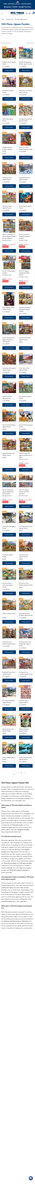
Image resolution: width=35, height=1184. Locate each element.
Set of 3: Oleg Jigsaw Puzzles (8, 273)
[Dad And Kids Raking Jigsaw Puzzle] (9, 416)
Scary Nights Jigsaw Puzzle (25, 207)
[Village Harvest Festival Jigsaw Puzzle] (9, 139)
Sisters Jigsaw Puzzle (8, 613)
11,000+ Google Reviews (21, 7)
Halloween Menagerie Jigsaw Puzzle (9, 369)
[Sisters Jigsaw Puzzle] (9, 605)
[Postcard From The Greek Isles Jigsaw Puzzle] (26, 633)
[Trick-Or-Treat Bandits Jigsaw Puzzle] (26, 139)
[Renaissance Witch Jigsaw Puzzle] (9, 299)
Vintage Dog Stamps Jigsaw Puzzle (25, 120)
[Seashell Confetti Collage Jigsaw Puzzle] (26, 605)
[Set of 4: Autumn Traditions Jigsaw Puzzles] (26, 226)
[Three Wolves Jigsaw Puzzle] (9, 518)
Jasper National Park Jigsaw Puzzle (25, 758)
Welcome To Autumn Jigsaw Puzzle (25, 91)
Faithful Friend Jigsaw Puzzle (9, 63)
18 (21, 773)
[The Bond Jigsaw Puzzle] (9, 546)
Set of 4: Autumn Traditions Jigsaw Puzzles (24, 237)
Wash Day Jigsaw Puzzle (7, 120)
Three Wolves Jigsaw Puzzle (9, 527)
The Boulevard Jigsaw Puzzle (6, 178)
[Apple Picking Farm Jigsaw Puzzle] (9, 445)
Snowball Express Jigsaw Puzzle (24, 178)
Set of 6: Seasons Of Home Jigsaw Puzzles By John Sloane (9, 237)
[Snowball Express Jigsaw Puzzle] (26, 169)
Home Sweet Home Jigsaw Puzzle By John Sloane (8, 339)
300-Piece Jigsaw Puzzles (21, 19)
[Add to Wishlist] (14, 49)
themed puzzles (17, 825)
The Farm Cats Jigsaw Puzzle (23, 556)
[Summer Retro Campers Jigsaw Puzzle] (9, 574)
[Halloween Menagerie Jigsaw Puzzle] (9, 359)
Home (2, 19)
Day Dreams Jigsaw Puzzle (25, 397)
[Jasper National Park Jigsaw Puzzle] (26, 749)
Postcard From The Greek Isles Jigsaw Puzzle (25, 644)
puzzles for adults (7, 888)
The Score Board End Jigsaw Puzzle (25, 527)
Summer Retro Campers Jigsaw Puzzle (7, 585)
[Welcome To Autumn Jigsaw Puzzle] (26, 82)
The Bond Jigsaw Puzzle (7, 556)
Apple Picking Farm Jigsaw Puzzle (8, 454)
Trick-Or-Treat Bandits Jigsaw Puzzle (26, 148)
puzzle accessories (7, 901)
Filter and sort (6, 43)
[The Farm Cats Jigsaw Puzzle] (26, 546)
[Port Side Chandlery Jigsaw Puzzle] (9, 692)
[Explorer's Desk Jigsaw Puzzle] (9, 388)
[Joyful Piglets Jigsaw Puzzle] (9, 749)
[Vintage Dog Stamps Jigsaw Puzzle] (26, 110)
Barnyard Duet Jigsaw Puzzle (26, 426)
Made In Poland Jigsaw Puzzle (24, 730)
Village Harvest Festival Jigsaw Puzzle (7, 149)
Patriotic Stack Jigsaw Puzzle (23, 701)
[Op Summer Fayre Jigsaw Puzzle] (9, 720)
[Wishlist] (29, 13)
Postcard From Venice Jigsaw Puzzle (8, 643)
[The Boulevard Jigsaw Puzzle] (9, 169)
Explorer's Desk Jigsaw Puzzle (7, 397)
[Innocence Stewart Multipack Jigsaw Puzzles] (26, 299)
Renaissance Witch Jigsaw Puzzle (8, 308)
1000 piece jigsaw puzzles (19, 870)
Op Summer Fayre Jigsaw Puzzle (8, 730)
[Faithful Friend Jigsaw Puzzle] (9, 53)
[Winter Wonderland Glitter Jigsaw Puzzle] (26, 53)
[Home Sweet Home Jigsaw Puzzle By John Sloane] (9, 329)
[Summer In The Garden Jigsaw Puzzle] (26, 574)
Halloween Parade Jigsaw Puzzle (24, 339)
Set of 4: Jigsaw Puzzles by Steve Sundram (24, 493)
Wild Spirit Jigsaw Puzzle (8, 91)
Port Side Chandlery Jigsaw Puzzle (8, 701)
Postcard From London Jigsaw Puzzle (26, 673)
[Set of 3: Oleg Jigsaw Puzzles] (9, 262)
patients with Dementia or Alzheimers (16, 921)
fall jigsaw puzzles (23, 830)
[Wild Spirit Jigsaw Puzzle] (9, 82)
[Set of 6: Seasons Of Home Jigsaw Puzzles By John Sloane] (9, 226)
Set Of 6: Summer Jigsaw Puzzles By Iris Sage (25, 456)
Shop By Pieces (9, 19)
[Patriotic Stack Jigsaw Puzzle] (26, 692)
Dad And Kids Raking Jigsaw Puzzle (8, 426)
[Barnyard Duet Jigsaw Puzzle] (26, 416)
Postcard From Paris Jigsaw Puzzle (8, 673)
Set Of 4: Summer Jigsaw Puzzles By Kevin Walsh (7, 493)
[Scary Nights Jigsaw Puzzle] (26, 197)
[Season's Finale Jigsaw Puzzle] (9, 197)
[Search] (26, 13)
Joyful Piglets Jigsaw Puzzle (8, 758)
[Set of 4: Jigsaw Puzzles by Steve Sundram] (26, 481)
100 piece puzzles (26, 863)
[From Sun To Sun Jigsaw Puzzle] (26, 359)
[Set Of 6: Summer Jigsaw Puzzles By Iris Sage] (26, 445)
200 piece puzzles (10, 863)
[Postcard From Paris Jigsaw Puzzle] (9, 663)
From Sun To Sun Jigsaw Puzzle (24, 369)
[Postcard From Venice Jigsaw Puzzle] (9, 633)
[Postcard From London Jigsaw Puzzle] (26, 663)
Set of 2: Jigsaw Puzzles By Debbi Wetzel (24, 274)
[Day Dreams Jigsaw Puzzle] (26, 388)
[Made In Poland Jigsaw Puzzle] (26, 720)
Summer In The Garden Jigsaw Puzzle (25, 584)
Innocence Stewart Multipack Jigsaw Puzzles (25, 309)
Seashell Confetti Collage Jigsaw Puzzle (26, 614)
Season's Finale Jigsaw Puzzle (7, 207)
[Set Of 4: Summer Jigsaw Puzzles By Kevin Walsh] (9, 481)
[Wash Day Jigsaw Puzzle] (9, 110)
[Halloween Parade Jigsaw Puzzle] (26, 329)
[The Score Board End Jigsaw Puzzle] (26, 518)
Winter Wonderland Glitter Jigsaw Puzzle (25, 63)
